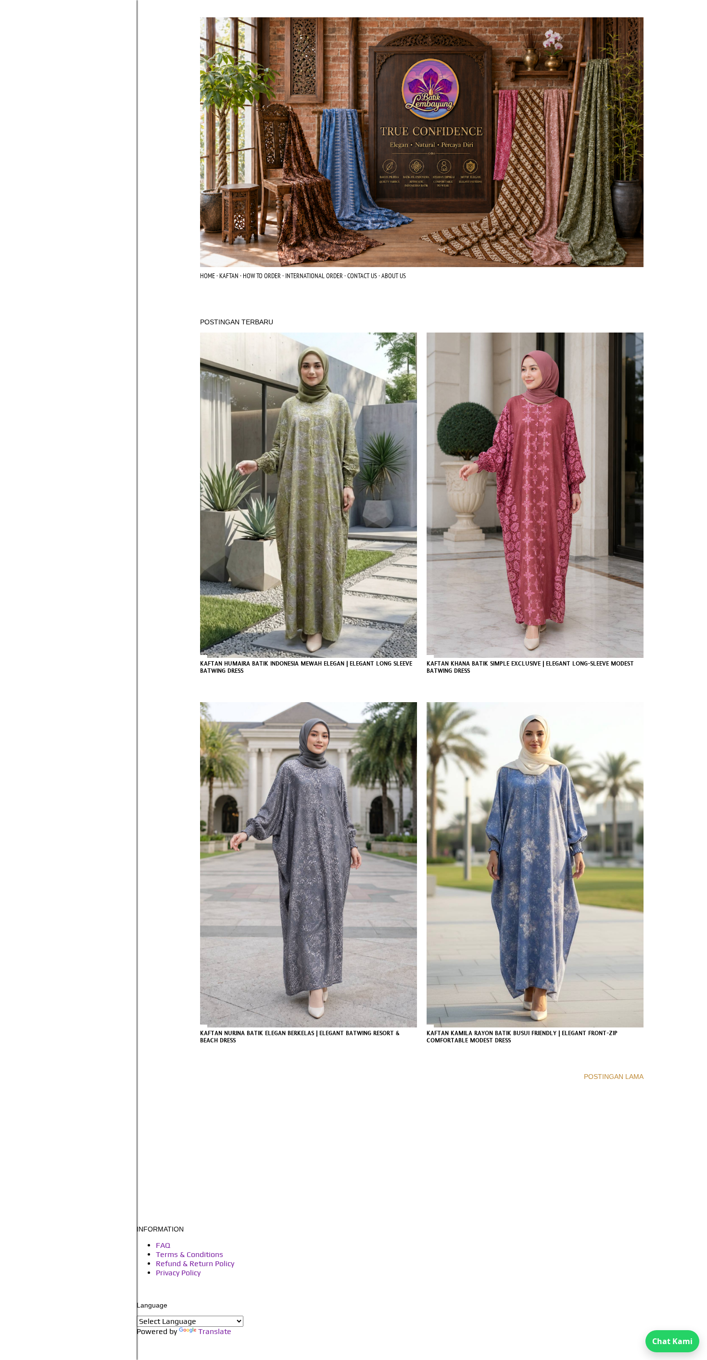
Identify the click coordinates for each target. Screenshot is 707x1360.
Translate (214, 1331)
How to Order (262, 275)
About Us (393, 275)
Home (207, 275)
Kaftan (229, 275)
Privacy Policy (178, 1272)
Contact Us (362, 275)
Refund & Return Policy (195, 1263)
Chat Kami (672, 1341)
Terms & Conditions (189, 1254)
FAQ (163, 1245)
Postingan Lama (614, 1076)
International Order (314, 275)
